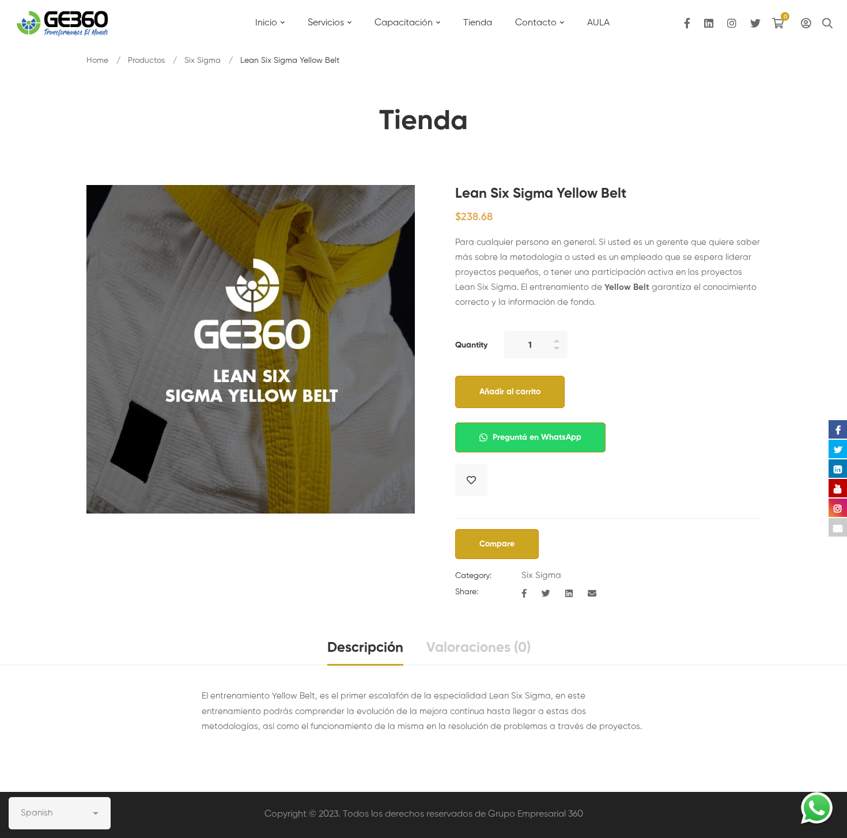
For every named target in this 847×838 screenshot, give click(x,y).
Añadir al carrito (509, 392)
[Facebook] (687, 23)
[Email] (592, 594)
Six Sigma (202, 60)
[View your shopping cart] (780, 23)
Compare (497, 544)
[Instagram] (731, 23)
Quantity (471, 345)
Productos (146, 60)
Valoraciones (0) (478, 648)
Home (97, 60)
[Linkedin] (708, 23)
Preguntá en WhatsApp (535, 437)
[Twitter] (755, 23)
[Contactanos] (816, 807)
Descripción (365, 648)
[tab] (365, 649)
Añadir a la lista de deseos (471, 480)
